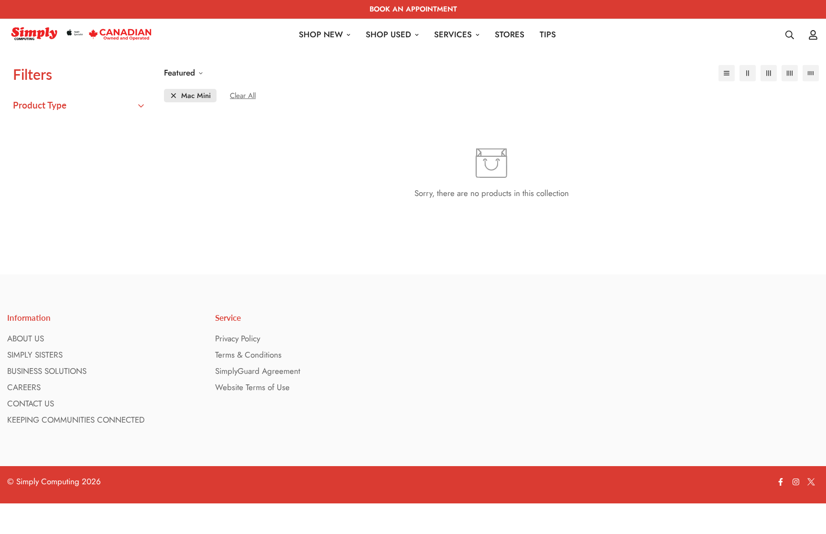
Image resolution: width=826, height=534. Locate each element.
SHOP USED (388, 34)
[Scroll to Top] (807, 482)
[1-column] (726, 73)
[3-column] (769, 73)
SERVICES (453, 34)
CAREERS (24, 387)
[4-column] (790, 73)
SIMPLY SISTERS (35, 354)
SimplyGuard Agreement (257, 371)
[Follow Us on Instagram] (796, 482)
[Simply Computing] (81, 34)
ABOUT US (25, 338)
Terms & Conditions (248, 354)
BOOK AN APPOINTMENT (413, 9)
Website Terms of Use (252, 387)
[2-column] (747, 73)
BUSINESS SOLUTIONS (47, 371)
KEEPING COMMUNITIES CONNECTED (76, 419)
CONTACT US (30, 403)
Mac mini (196, 95)
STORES (509, 34)
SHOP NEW (321, 34)
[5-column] (811, 73)
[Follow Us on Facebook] (780, 482)
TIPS (548, 34)
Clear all (243, 95)
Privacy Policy (237, 338)
